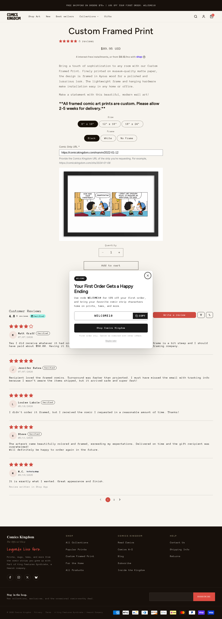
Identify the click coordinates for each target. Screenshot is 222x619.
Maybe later (111, 341)
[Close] (148, 275)
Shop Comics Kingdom (111, 328)
